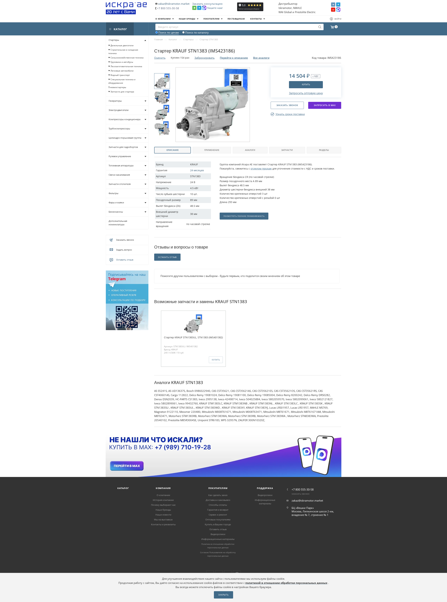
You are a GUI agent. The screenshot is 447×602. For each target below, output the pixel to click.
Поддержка (265, 488)
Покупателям (218, 488)
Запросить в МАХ (325, 105)
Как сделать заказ (217, 495)
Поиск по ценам (168, 32)
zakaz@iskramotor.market (173, 3)
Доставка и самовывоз (218, 500)
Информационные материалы (218, 539)
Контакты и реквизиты (163, 524)
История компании (163, 500)
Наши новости (163, 514)
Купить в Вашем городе (218, 524)
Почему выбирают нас (163, 504)
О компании (163, 495)
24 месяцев (197, 170)
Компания (163, 488)
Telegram (338, 4)
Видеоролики (218, 534)
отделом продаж (261, 168)
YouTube (333, 9)
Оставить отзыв (124, 259)
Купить (306, 84)
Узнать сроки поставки (290, 114)
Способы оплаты (218, 504)
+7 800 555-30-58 (168, 8)
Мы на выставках (163, 519)
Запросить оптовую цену (306, 93)
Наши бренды (163, 509)
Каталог (123, 488)
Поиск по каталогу (197, 32)
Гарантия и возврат (217, 509)
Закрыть (223, 594)
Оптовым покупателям (217, 519)
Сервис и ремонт (218, 514)
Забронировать (205, 57)
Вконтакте (333, 4)
